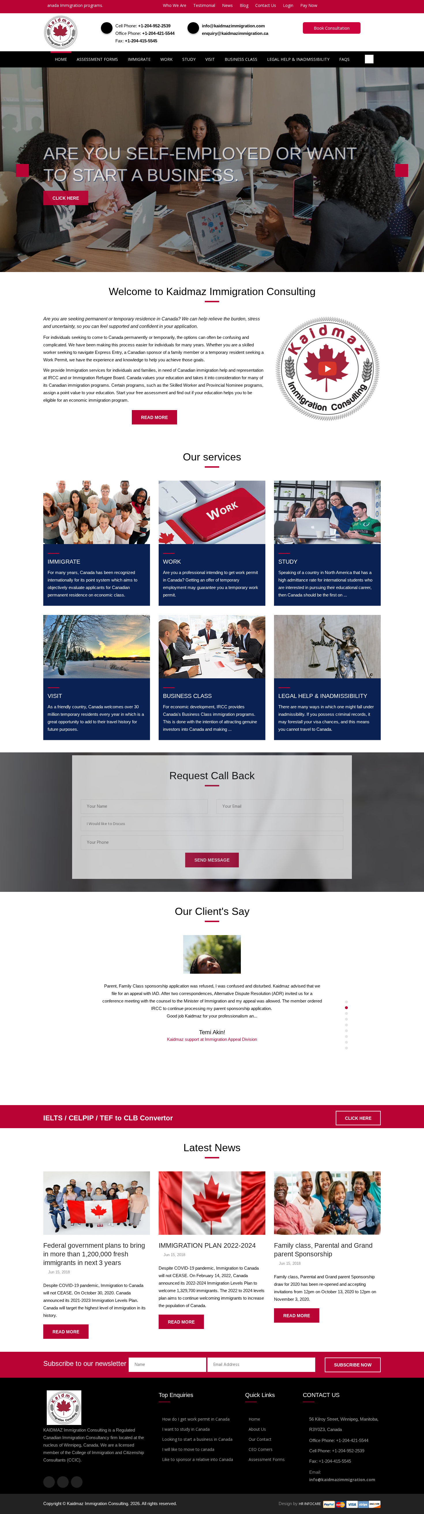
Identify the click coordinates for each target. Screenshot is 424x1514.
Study (189, 59)
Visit (210, 59)
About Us (257, 1429)
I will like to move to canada (188, 1449)
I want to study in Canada (186, 1429)
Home (61, 59)
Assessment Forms (97, 59)
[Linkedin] (76, 1482)
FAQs (344, 59)
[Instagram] (63, 1482)
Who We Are (174, 5)
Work (166, 59)
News (227, 5)
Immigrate (139, 59)
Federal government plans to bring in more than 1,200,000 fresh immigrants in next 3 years (94, 1254)
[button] (212, 824)
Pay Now (308, 5)
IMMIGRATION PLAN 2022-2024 (207, 1245)
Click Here (65, 197)
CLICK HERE (358, 1118)
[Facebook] (49, 1482)
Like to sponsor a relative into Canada (197, 1459)
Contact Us (265, 5)
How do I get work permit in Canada (196, 1419)
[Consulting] (327, 368)
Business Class (241, 59)
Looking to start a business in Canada (197, 1439)
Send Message (212, 860)
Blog (244, 5)
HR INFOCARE (310, 1503)
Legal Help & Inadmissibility (298, 59)
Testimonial (204, 5)
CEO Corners (261, 1449)
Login (288, 5)
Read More (154, 417)
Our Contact (260, 1439)
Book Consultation (332, 28)
